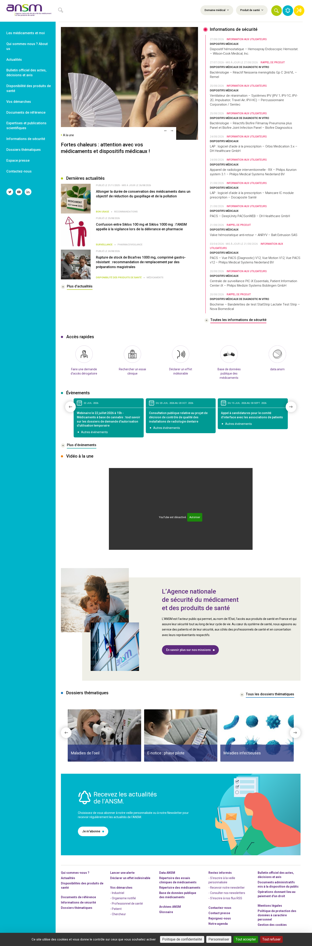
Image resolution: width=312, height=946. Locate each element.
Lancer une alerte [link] (122, 872)
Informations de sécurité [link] (25, 139)
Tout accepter (246, 939)
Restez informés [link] (220, 872)
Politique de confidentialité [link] (182, 939)
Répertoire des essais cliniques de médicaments (178, 880)
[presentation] (165, 130)
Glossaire (166, 912)
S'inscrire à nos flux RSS (226, 898)
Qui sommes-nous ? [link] (75, 872)
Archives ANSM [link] (170, 906)
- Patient (116, 909)
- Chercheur (118, 914)
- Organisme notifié (123, 898)
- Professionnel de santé (126, 903)
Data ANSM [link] (167, 872)
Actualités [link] (14, 60)
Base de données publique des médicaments (177, 895)
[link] (28, 11)
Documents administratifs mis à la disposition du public (278, 884)
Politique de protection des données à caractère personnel (277, 915)
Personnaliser (218, 939)
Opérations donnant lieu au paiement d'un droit (276, 894)
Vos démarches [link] (18, 102)
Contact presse (219, 913)
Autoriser (194, 517)
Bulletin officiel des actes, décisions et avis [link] (26, 72)
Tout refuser (271, 939)
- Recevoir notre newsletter (226, 887)
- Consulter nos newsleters (226, 893)
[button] (276, 10)
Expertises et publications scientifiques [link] (26, 125)
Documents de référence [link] (25, 112)
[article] (106, 735)
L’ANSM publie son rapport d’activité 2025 (109, 145)
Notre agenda (218, 923)
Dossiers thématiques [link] (23, 150)
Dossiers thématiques (76, 907)
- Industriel (117, 893)
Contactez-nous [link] (19, 171)
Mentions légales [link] (270, 905)
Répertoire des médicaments (179, 887)
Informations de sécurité (78, 902)
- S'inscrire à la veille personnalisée (221, 880)
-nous (219, 918)
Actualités (68, 878)
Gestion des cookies (272, 924)
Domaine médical (215, 10)
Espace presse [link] (18, 160)
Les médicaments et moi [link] (25, 33)
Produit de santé (250, 10)
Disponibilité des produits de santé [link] (28, 88)
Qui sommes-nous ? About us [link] (27, 46)
